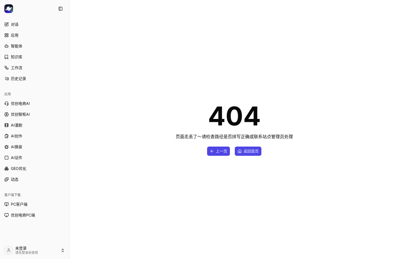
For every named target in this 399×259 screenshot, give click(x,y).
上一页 (221, 151)
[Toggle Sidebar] (69, 129)
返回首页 (251, 151)
